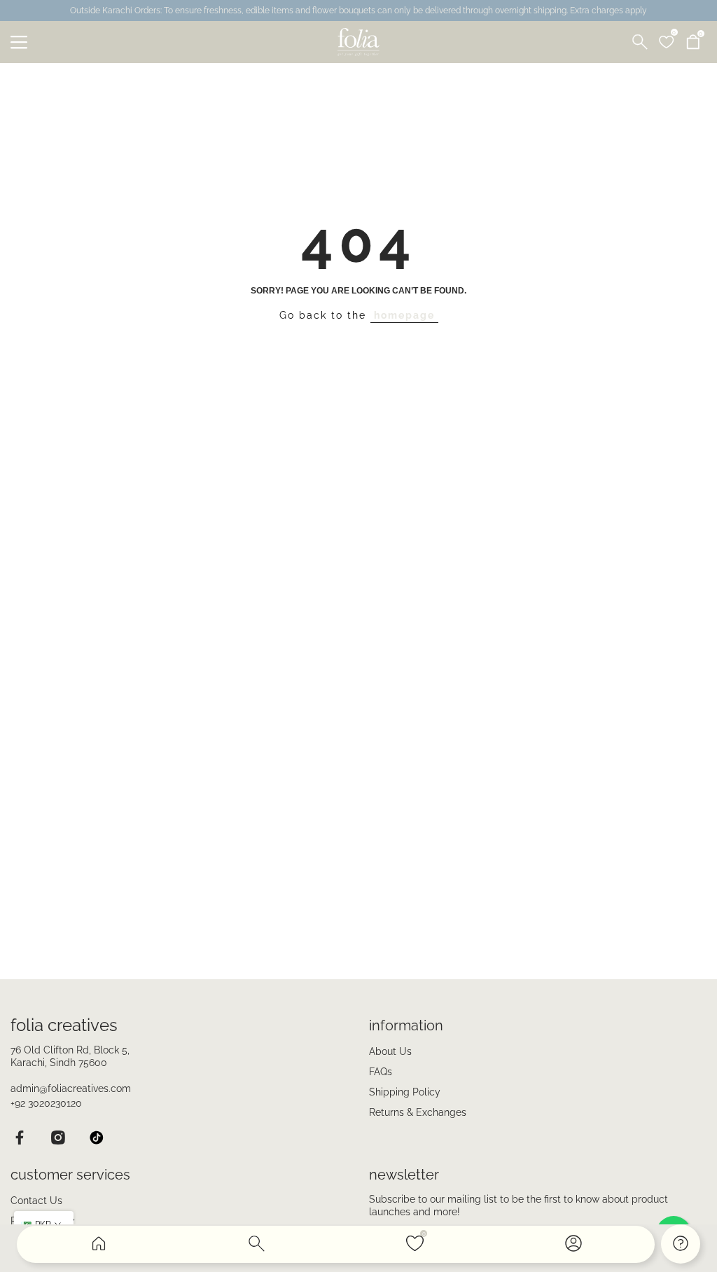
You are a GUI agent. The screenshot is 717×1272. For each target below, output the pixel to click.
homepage (404, 315)
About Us (390, 1051)
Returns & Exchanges (417, 1112)
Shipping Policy (404, 1092)
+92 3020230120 (46, 1103)
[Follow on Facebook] (19, 1137)
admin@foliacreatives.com (71, 1088)
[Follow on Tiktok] (96, 1137)
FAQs (380, 1071)
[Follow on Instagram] (58, 1137)
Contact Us (36, 1200)
